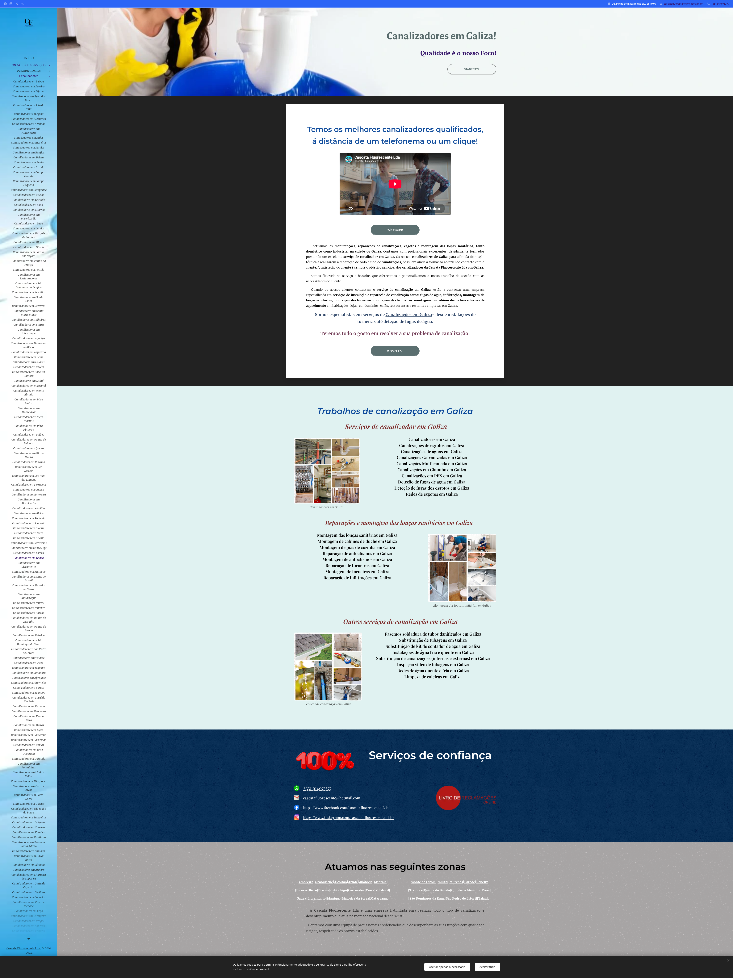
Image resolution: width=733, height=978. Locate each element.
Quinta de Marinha (465, 890)
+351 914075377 (720, 3)
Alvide (353, 882)
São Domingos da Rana (427, 898)
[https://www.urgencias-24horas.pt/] (16, 4)
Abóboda (365, 882)
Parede (469, 882)
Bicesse (302, 890)
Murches (456, 882)
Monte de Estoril (423, 882)
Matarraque (379, 898)
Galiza (301, 898)
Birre (313, 890)
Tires (486, 890)
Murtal (443, 882)
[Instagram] (11, 4)
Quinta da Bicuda (437, 890)
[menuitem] (28, 58)
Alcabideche (324, 882)
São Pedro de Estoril (461, 898)
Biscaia (323, 890)
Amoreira (306, 882)
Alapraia (380, 882)
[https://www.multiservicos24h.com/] (22, 4)
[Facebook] (5, 4)
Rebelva (482, 882)
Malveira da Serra (355, 898)
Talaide (483, 898)
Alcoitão (340, 882)
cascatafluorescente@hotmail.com (683, 3)
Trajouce (416, 890)
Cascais (371, 890)
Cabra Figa (338, 890)
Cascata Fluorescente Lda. (23, 948)
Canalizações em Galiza (409, 314)
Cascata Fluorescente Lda (448, 267)
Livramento (317, 898)
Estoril (384, 890)
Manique (334, 898)
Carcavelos (356, 890)
